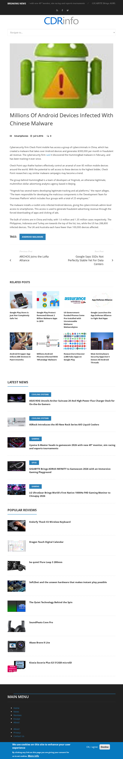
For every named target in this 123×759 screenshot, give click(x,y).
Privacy (17, 732)
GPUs (34, 462)
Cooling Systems (40, 394)
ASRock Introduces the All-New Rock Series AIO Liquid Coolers (64, 424)
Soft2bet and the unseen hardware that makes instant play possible (68, 582)
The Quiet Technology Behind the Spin (50, 602)
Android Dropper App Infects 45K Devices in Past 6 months (20, 356)
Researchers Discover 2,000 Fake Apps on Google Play (74, 356)
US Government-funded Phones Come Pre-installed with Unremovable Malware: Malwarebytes (74, 320)
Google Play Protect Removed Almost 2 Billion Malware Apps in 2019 (47, 317)
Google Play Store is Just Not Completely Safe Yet (19, 315)
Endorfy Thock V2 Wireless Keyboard (50, 521)
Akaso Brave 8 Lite (39, 642)
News (16, 711)
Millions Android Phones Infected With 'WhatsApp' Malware (47, 356)
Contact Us (19, 736)
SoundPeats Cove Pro (41, 622)
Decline (105, 747)
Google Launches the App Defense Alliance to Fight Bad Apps (101, 315)
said (48, 154)
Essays (17, 718)
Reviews (18, 715)
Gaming (35, 439)
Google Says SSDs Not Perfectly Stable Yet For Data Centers (86, 260)
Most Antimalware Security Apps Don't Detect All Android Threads (100, 358)
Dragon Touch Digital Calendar (46, 541)
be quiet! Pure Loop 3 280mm (45, 562)
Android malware (32, 236)
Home (16, 708)
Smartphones (21, 135)
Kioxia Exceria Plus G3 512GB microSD (50, 662)
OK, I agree (92, 746)
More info (33, 755)
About (17, 722)
